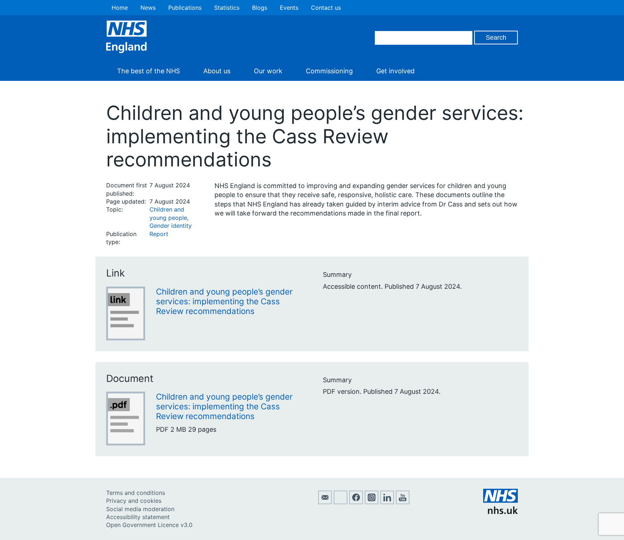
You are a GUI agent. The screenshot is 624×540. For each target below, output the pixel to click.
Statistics (226, 7)
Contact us (326, 7)
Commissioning (329, 71)
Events (289, 7)
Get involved (395, 71)
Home (120, 7)
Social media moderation (140, 509)
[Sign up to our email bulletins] (325, 502)
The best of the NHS (148, 71)
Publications (185, 7)
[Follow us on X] (340, 502)
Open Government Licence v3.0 (149, 524)
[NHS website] (500, 511)
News (148, 7)
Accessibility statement (138, 517)
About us (216, 71)
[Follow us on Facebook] (356, 502)
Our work (268, 71)
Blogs (259, 7)
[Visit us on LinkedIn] (387, 502)
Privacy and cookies (133, 500)
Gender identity (171, 225)
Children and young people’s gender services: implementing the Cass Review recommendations (224, 301)
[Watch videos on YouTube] (403, 502)
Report (159, 234)
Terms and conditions (135, 492)
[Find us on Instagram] (371, 502)
